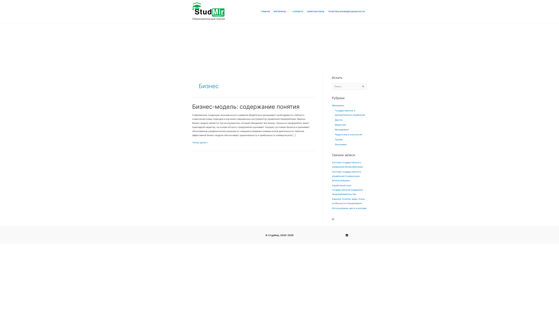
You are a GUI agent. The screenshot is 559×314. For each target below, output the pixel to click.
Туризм (339, 139)
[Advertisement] (279, 45)
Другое (339, 119)
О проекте (297, 11)
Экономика (341, 144)
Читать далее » (200, 143)
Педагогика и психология (348, 134)
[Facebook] (347, 235)
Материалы (280, 11)
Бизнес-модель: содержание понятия (245, 106)
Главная (265, 11)
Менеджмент (342, 129)
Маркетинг (340, 124)
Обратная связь (315, 11)
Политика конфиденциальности (346, 11)
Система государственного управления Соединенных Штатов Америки (346, 176)
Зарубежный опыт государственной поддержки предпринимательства (347, 190)
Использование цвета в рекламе (349, 208)
